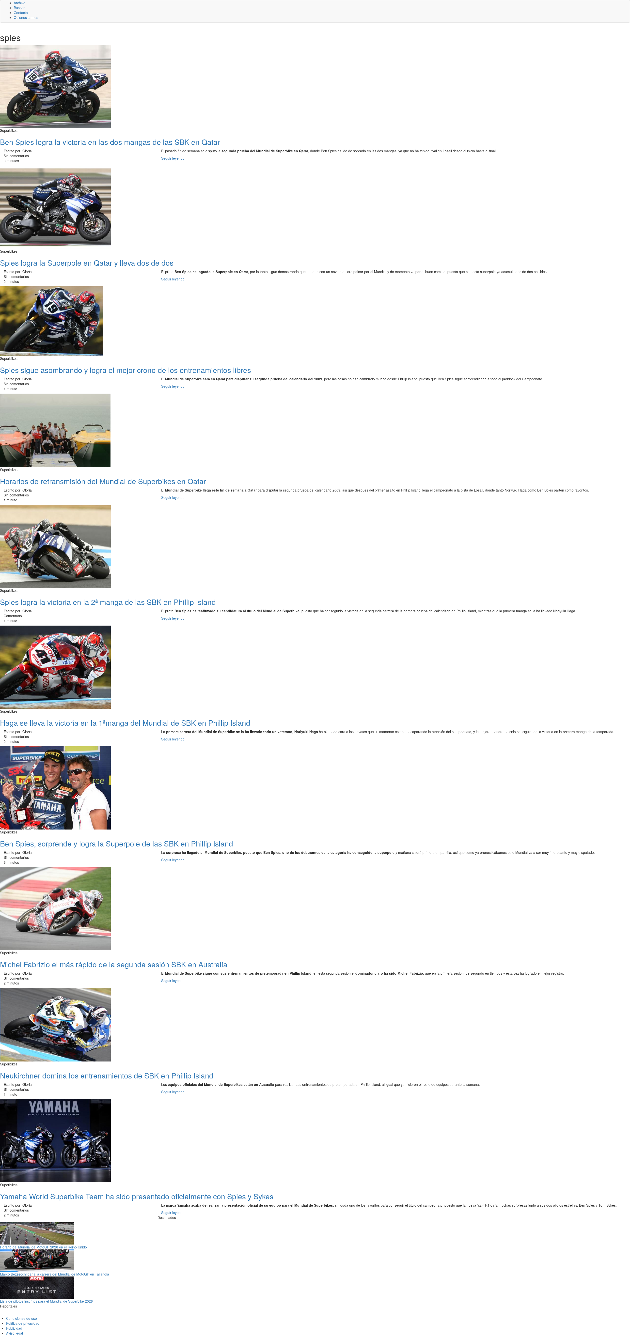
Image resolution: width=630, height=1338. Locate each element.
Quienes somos (26, 17)
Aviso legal (14, 1333)
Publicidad (14, 1328)
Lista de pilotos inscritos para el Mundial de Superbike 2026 (46, 1301)
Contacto (21, 12)
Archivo (19, 2)
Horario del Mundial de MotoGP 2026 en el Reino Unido (43, 1247)
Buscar (19, 7)
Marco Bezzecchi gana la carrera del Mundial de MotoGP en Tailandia (54, 1274)
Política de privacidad (22, 1323)
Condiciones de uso (21, 1318)
